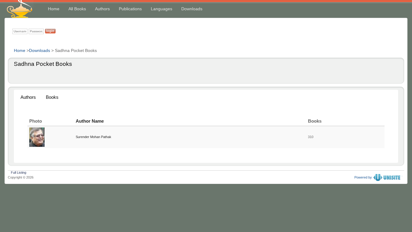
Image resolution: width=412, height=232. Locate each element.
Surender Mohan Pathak (93, 137)
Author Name (90, 121)
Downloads (191, 8)
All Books (77, 8)
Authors (102, 8)
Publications (130, 8)
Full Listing (18, 172)
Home (53, 8)
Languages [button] (161, 8)
